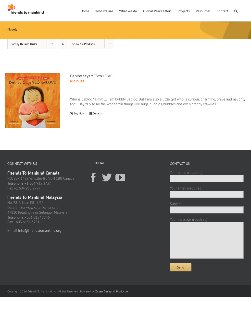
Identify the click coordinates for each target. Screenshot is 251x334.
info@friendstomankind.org (39, 230)
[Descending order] (62, 44)
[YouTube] (120, 177)
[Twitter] (107, 177)
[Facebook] (93, 177)
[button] (236, 10)
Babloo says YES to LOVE (91, 75)
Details (97, 113)
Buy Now (79, 113)
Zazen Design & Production (112, 291)
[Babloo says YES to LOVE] (32, 100)
